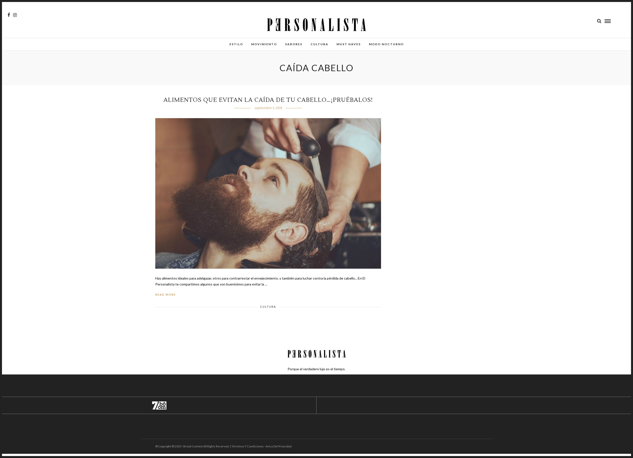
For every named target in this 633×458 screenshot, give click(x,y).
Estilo (236, 44)
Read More (165, 294)
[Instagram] (15, 15)
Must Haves (349, 44)
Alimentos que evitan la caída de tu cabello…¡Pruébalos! (268, 100)
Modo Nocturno (386, 44)
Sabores (293, 44)
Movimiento (264, 44)
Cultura (319, 44)
